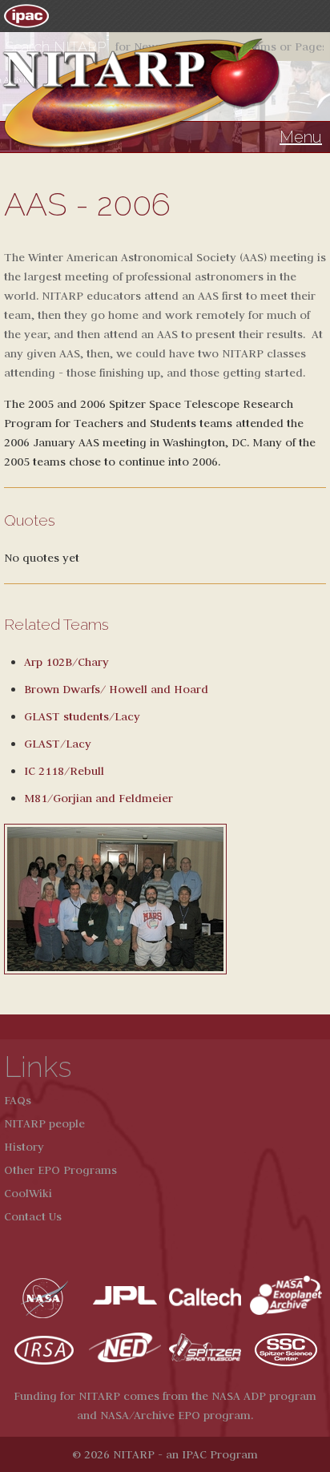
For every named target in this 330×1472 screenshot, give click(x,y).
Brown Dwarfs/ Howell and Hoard (116, 689)
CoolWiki (28, 1193)
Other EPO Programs (60, 1170)
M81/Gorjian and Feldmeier (98, 798)
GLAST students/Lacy (82, 716)
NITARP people (44, 1123)
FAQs (17, 1100)
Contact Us (33, 1216)
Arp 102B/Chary (66, 662)
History (24, 1146)
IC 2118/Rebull (64, 771)
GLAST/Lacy (57, 743)
